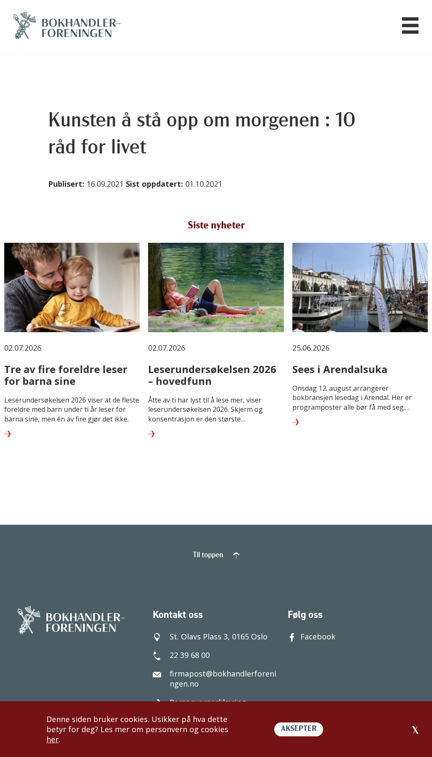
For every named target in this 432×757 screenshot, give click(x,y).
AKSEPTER (298, 729)
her (52, 739)
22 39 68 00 (190, 655)
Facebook (317, 636)
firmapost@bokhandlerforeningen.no (223, 678)
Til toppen (209, 555)
